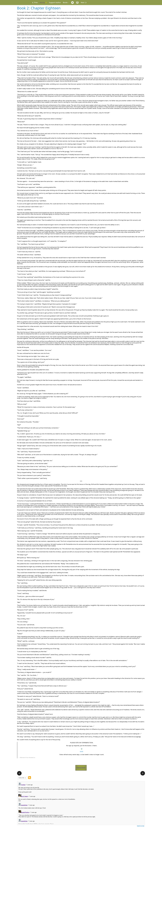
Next (82, 2)
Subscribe (22, 778)
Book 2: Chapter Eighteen (39, 8)
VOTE (81, 752)
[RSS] (29, 778)
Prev (36, 2)
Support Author (55, 2)
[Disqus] (81, 803)
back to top (140, 826)
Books (65, 2)
